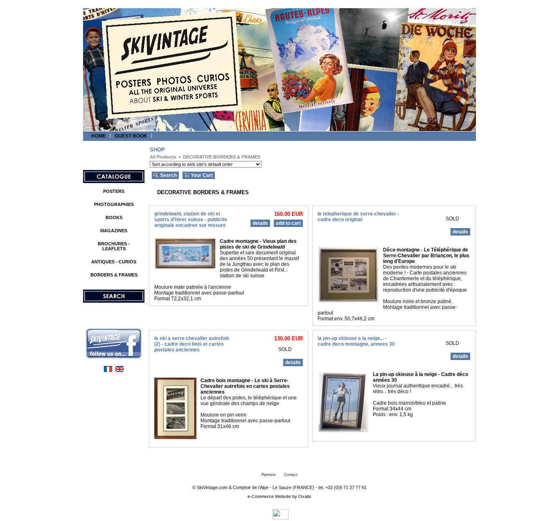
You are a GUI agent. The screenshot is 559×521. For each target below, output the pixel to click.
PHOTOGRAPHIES (114, 204)
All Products (163, 156)
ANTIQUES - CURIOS (113, 261)
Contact (291, 475)
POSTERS (113, 191)
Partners (268, 475)
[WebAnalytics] (281, 517)
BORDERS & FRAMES (113, 274)
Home (98, 136)
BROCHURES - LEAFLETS (114, 246)
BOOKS (114, 217)
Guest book (131, 136)
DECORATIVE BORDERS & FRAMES (221, 156)
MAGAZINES (113, 230)
